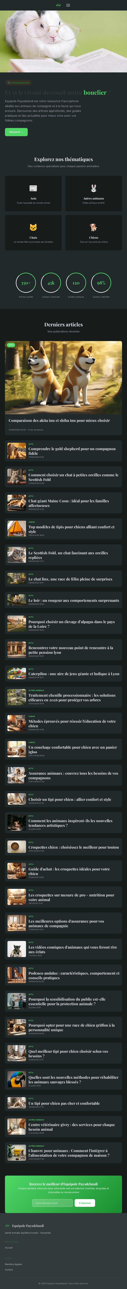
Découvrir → (16, 131)
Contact (9, 1269)
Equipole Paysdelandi (28, 1225)
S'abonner (85, 1203)
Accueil (8, 1247)
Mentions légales (13, 1264)
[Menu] (68, 5)
